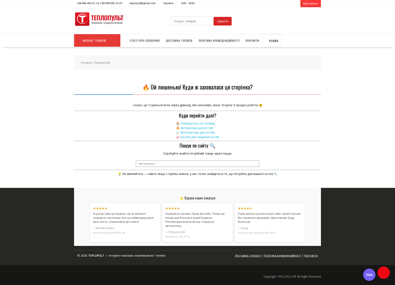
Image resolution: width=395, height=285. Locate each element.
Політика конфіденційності (219, 40)
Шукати (222, 21)
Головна (86, 62)
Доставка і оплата (179, 40)
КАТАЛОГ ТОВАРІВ (94, 40)
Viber (369, 274)
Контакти (252, 40)
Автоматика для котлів (196, 128)
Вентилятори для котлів (197, 132)
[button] (384, 272)
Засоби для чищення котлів (199, 137)
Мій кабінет (310, 3)
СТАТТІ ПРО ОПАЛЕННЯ (145, 40)
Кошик (273, 40)
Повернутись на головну (197, 123)
